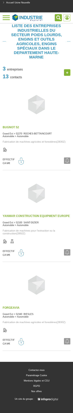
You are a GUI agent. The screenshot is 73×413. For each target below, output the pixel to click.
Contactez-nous (37, 370)
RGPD (36, 386)
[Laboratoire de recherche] (12, 241)
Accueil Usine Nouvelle (18, 2)
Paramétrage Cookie (36, 375)
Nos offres (36, 391)
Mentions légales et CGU (36, 381)
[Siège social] (5, 149)
